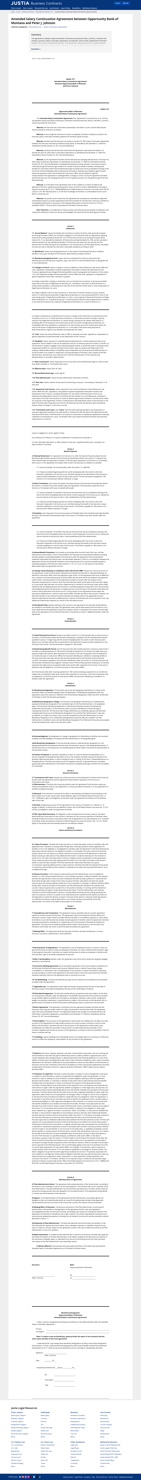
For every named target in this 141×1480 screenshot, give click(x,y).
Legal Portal (78, 1477)
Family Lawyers (16, 1431)
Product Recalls (75, 1454)
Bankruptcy (45, 1415)
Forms (18, 12)
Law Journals (105, 1428)
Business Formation (77, 1415)
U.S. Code (14, 1448)
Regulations (15, 1451)
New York (44, 1460)
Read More (35, 49)
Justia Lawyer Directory (108, 1448)
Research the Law (41, 8)
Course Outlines (106, 1425)
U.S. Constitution (17, 1445)
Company (87, 1477)
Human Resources (34, 27)
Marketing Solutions (89, 8)
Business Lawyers (17, 1418)
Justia (13, 12)
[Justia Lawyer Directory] (39, 1477)
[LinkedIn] (20, 1477)
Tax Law (73, 1434)
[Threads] (31, 1477)
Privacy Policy (113, 1477)
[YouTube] (23, 1477)
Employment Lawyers (18, 1425)
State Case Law (46, 1451)
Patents (73, 1457)
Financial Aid (104, 1421)
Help (93, 1477)
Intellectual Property (77, 1425)
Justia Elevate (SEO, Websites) (110, 1454)
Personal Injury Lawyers (19, 1434)
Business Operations (78, 1418)
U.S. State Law (47, 1442)
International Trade (77, 1428)
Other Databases (77, 1442)
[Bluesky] (34, 1477)
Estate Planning (46, 1428)
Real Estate (74, 1431)
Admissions (104, 1418)
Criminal (44, 1418)
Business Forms (76, 1451)
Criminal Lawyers (17, 1421)
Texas (43, 1463)
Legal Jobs (74, 1445)
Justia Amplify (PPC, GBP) (109, 1457)
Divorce (43, 1421)
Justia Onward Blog (107, 1460)
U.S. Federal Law (18, 1442)
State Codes (45, 1448)
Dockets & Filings (17, 1463)
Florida (43, 1457)
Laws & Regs (65, 8)
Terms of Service (101, 1477)
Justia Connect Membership (110, 1445)
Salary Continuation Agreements (55, 27)
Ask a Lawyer (28, 8)
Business (74, 1412)
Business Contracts (28, 12)
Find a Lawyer (16, 8)
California (44, 1454)
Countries (74, 1463)
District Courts (16, 1460)
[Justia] (20, 3)
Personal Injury (46, 1434)
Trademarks (74, 1460)
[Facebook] (26, 1477)
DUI (42, 1425)
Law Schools (54, 8)
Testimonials (105, 1463)
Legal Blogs (74, 1448)
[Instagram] (28, 1477)
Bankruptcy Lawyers (18, 1415)
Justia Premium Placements (110, 1451)
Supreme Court (16, 1454)
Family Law (45, 1431)
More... (13, 1437)
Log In (118, 3)
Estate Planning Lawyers (20, 1428)
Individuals (45, 1412)
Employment (75, 1421)
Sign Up (125, 3)
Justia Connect (68, 1477)
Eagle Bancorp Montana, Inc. (44, 12)
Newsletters (76, 8)
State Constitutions (48, 1445)
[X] (37, 1477)
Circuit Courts (16, 1457)
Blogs (102, 1431)
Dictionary (104, 1415)
